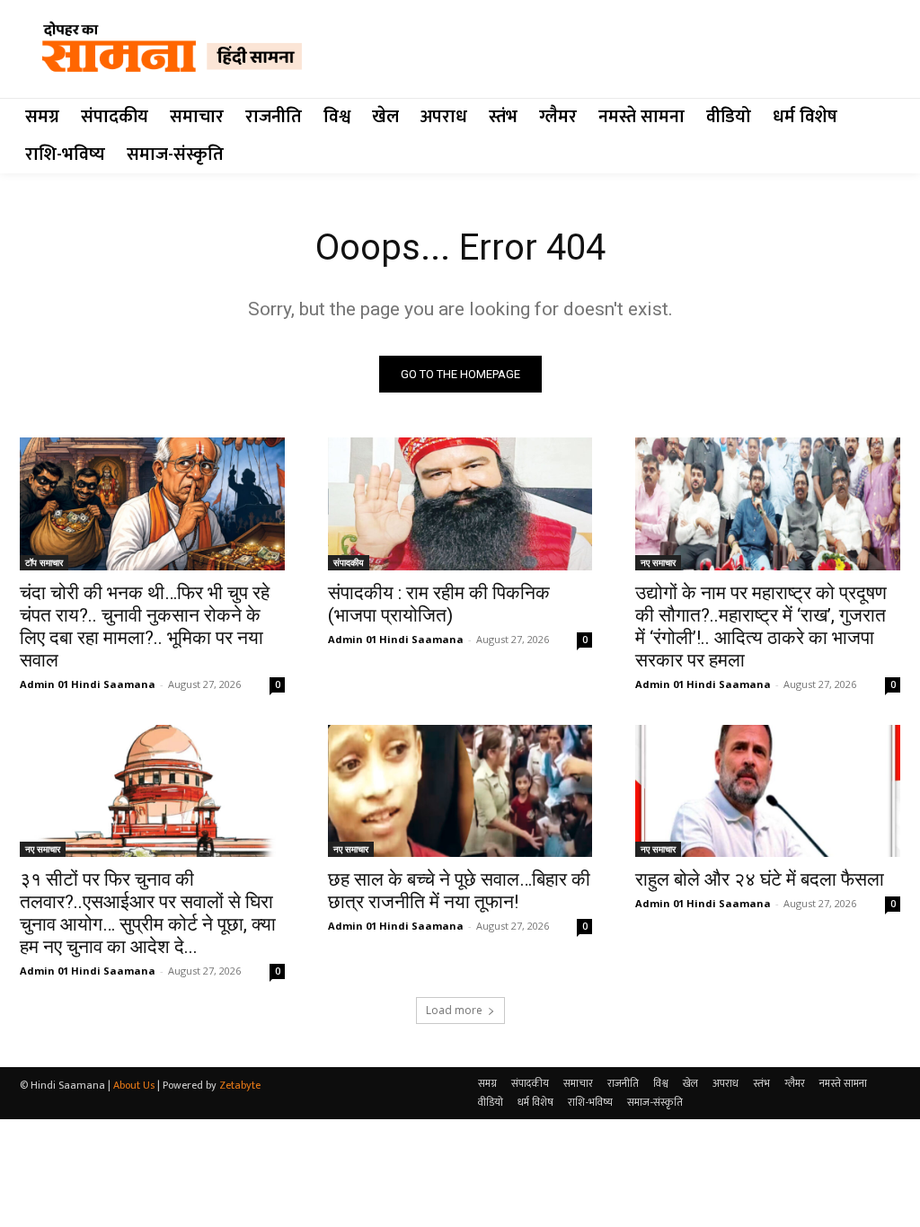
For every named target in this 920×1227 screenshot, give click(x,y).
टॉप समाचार (44, 562)
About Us (134, 1085)
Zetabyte (240, 1085)
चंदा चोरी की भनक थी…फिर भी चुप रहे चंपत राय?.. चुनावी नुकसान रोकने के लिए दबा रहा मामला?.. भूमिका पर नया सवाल (145, 626)
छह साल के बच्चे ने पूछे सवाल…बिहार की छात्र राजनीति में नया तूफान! (459, 891)
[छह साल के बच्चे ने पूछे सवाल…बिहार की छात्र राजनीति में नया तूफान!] (460, 791)
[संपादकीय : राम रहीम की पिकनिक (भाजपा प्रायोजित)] (460, 503)
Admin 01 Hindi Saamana (87, 684)
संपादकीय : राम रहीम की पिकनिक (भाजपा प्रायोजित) (439, 604)
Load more (454, 1010)
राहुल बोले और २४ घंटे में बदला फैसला (759, 879)
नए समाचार (658, 562)
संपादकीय (348, 562)
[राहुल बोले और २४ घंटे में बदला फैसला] (767, 791)
